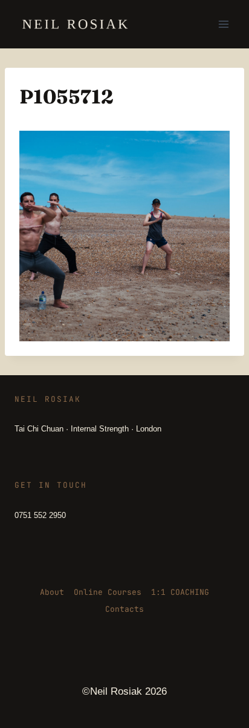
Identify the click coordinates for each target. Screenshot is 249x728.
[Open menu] (223, 24)
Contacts (124, 609)
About (52, 592)
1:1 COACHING (180, 592)
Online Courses (107, 592)
